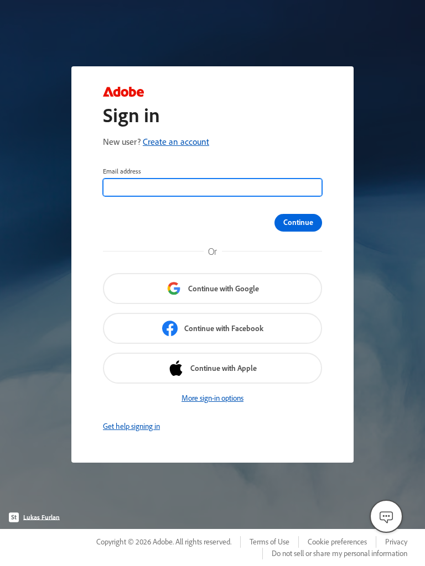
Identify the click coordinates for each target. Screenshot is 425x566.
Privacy (396, 542)
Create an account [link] (176, 141)
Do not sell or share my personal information (339, 553)
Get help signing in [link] (131, 426)
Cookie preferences (337, 542)
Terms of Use (269, 542)
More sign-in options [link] (212, 398)
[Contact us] (386, 516)
